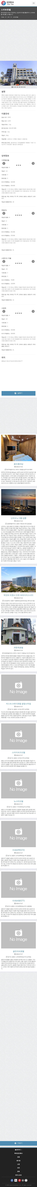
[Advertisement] (18, 40)
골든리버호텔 (18, 951)
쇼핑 (18, 1164)
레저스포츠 (18, 1175)
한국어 (19, 1149)
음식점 (18, 1160)
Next (34, 73)
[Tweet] (16, 1180)
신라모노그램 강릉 (18, 518)
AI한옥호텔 (18, 647)
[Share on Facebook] (12, 1180)
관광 (18, 1157)
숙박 (8, 17)
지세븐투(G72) (18, 850)
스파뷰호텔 (15, 17)
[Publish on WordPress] (22, 1180)
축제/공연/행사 (18, 1153)
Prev (2, 73)
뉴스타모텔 (18, 801)
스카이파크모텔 (18, 752)
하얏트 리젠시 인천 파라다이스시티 (18, 595)
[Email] (26, 1180)
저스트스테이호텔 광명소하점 (18, 703)
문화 (18, 1171)
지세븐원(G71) (18, 900)
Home (2, 17)
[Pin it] (19, 1180)
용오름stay (18, 464)
